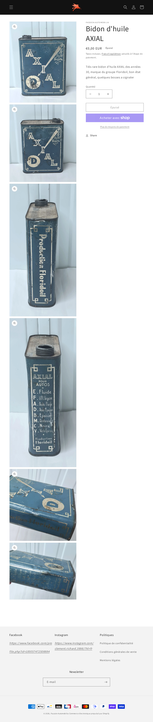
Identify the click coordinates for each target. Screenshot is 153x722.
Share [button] (93, 135)
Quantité (90, 86)
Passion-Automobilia (60, 713)
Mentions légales (110, 660)
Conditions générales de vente (118, 651)
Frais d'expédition (111, 53)
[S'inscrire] (106, 682)
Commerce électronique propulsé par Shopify (89, 713)
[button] (11, 7)
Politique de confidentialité (116, 643)
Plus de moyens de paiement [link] (114, 126)
